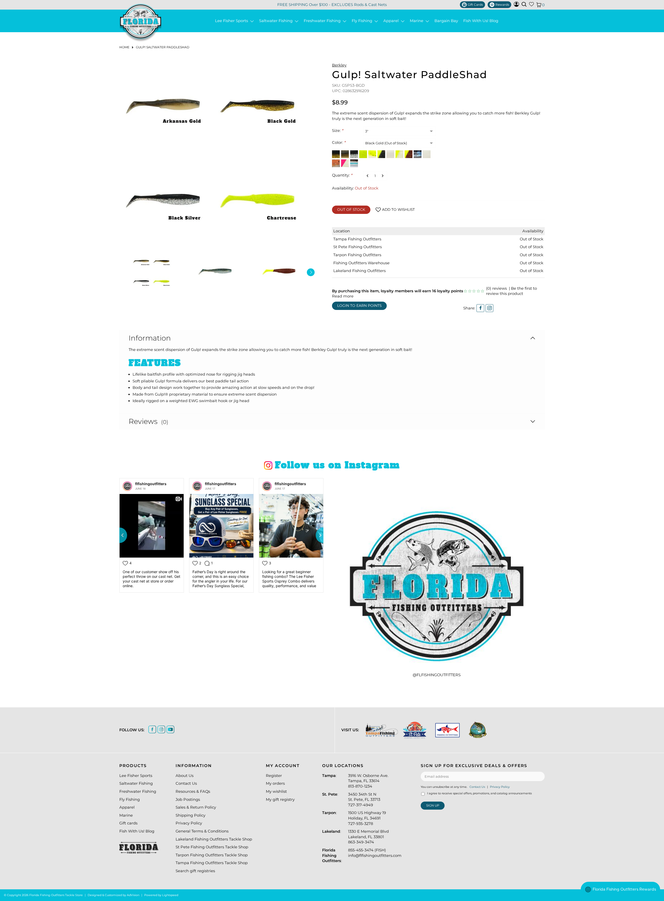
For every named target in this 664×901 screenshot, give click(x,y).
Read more (343, 296)
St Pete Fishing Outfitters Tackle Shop (212, 847)
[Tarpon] (447, 730)
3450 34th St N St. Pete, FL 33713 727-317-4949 (364, 799)
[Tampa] (381, 730)
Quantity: (342, 175)
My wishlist (276, 791)
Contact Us (186, 783)
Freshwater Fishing (323, 21)
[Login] (516, 5)
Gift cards (128, 823)
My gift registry (280, 799)
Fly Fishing (363, 21)
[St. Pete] (414, 730)
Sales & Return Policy (196, 807)
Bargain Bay (446, 21)
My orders (275, 783)
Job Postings (188, 799)
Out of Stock (351, 209)
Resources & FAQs (193, 791)
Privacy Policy (189, 823)
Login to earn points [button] (359, 305)
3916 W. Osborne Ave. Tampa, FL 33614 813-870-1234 (368, 781)
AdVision (133, 895)
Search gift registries (195, 871)
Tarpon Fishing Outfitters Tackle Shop (212, 855)
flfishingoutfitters (151, 484)
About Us (184, 775)
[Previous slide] (119, 535)
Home (124, 47)
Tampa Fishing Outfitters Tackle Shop (212, 863)
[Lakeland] (477, 730)
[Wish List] (531, 5)
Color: (338, 142)
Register (274, 775)
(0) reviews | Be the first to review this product (511, 291)
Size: (337, 130)
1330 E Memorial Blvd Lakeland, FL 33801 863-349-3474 (368, 836)
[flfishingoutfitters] (127, 486)
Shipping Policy (190, 815)
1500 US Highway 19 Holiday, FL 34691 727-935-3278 (367, 818)
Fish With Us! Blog (480, 21)
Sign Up (432, 805)
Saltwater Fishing (277, 21)
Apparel (392, 21)
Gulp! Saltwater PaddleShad (162, 47)
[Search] (524, 4)
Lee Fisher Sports (232, 21)
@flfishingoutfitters (437, 675)
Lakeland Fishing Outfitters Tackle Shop (214, 839)
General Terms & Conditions (202, 831)
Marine (417, 21)
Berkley (339, 65)
